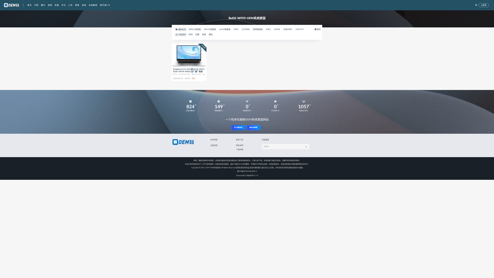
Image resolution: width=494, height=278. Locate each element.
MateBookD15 (185, 74)
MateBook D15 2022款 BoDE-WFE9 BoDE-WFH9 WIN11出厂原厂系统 (188, 70)
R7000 (277, 29)
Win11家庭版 (210, 29)
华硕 (36, 5)
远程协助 (239, 127)
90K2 (236, 29)
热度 (204, 35)
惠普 (77, 5)
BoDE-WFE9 (198, 74)
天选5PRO (287, 29)
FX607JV (299, 29)
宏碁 (57, 5)
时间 (191, 35)
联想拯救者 (258, 29)
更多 (319, 29)
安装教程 (93, 5)
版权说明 (239, 145)
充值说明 (214, 145)
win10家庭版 (224, 29)
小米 (70, 5)
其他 (84, 5)
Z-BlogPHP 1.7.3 (251, 175)
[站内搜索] (476, 5)
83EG (268, 29)
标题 (197, 35)
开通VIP (106, 5)
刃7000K (246, 29)
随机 (211, 35)
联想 (50, 5)
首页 (29, 5)
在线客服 (254, 127)
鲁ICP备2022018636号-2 (247, 171)
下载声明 (239, 150)
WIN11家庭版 (195, 29)
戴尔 (43, 5)
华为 (63, 5)
